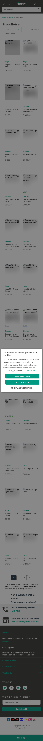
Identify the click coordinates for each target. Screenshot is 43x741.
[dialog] (21, 370)
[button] (21, 388)
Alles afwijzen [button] (22, 382)
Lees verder (30, 370)
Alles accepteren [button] (22, 376)
